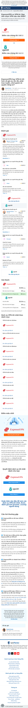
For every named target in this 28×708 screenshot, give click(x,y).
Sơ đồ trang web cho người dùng (14, 697)
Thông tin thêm (14, 40)
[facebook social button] (9, 653)
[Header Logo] (6, 8)
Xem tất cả (5, 158)
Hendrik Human (10, 211)
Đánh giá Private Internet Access (14, 681)
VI (23, 8)
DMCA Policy (14, 700)
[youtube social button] (18, 653)
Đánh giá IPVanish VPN (14, 683)
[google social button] (15, 653)
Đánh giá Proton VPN (14, 679)
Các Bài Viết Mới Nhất (14, 662)
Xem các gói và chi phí (14, 434)
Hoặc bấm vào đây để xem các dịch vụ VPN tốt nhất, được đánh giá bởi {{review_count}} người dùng (14, 503)
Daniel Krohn (8, 88)
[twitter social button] (12, 653)
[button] (2, 705)
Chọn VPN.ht (13, 494)
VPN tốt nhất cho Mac (14, 665)
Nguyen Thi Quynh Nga (12, 141)
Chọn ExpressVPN (14, 482)
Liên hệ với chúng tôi (14, 692)
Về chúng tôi (14, 690)
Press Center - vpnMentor (14, 699)
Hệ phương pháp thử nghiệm (14, 702)
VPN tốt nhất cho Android (14, 668)
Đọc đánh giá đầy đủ (14, 201)
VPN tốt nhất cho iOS (14, 667)
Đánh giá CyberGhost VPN (14, 678)
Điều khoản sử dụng (14, 695)
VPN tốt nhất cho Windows (14, 663)
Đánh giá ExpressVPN (14, 676)
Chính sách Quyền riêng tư (14, 694)
